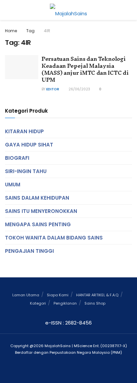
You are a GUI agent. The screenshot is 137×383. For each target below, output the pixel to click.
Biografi (17, 157)
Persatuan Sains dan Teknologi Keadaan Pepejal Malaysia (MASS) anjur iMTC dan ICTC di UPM (85, 69)
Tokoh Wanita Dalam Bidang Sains (54, 237)
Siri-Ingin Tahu (26, 171)
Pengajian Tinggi (29, 250)
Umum (12, 184)
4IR (47, 31)
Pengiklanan (65, 303)
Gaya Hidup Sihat (29, 144)
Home (11, 31)
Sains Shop (94, 303)
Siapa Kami (57, 295)
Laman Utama (25, 295)
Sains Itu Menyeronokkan (41, 211)
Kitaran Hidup (24, 131)
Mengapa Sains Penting (38, 224)
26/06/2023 (79, 89)
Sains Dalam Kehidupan (37, 197)
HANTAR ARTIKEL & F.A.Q (97, 295)
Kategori (38, 303)
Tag (30, 31)
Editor (52, 89)
